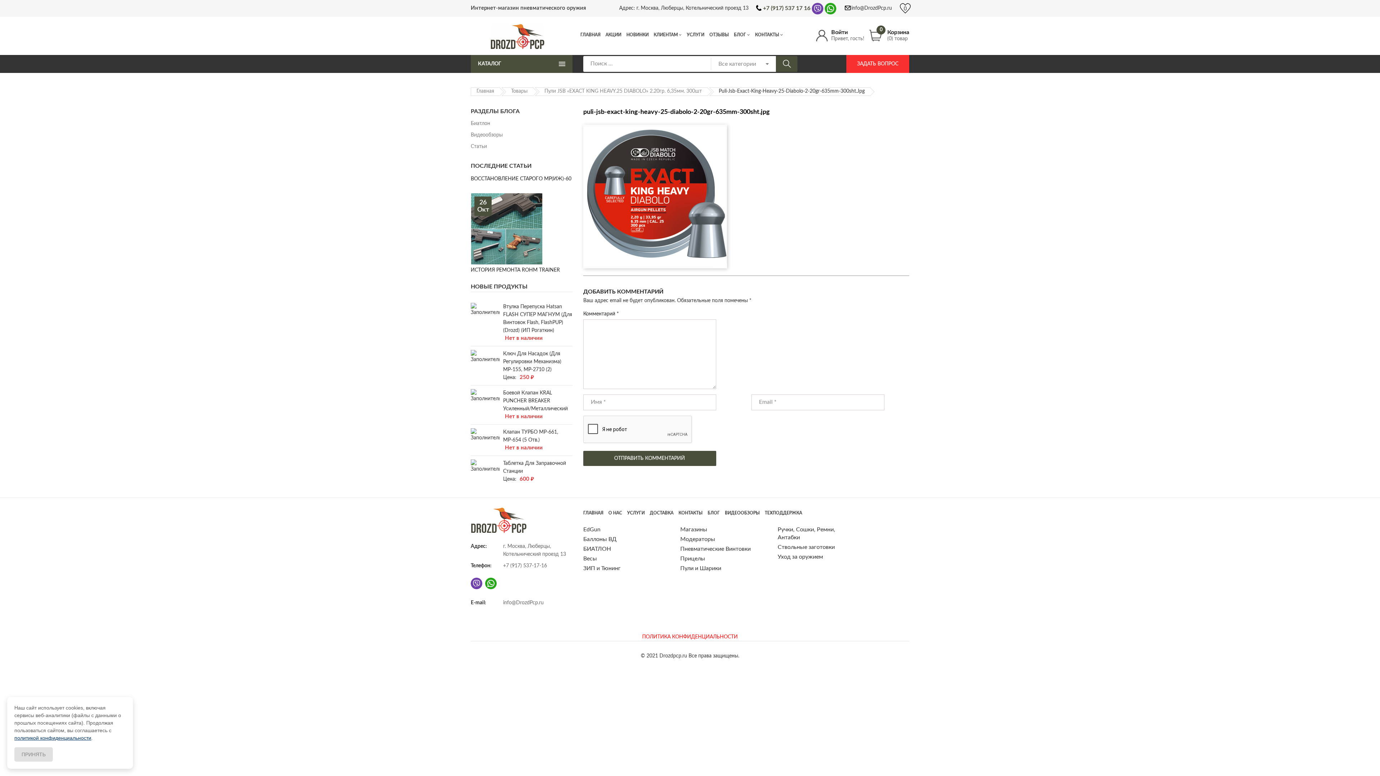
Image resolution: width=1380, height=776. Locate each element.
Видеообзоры (487, 135)
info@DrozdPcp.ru (871, 8)
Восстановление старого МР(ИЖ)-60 (521, 178)
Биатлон (480, 123)
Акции (613, 35)
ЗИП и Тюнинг (602, 568)
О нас (615, 513)
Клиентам (666, 35)
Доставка (661, 513)
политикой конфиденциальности (52, 738)
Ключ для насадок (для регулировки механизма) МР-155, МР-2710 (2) (532, 361)
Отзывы (719, 35)
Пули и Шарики (700, 568)
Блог (740, 35)
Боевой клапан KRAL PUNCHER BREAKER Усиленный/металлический (535, 401)
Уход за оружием (800, 557)
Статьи (479, 146)
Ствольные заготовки (806, 547)
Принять (34, 754)
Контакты (767, 35)
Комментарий (601, 314)
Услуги (695, 35)
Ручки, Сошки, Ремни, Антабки (806, 533)
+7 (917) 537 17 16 (786, 8)
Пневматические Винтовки (715, 549)
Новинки (637, 35)
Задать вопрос (877, 63)
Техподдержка (783, 513)
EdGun (592, 529)
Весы (590, 559)
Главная (590, 35)
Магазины (693, 529)
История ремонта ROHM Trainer (515, 270)
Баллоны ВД (600, 539)
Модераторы (697, 539)
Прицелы (692, 559)
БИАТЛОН (597, 549)
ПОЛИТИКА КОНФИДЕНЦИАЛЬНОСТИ (690, 636)
